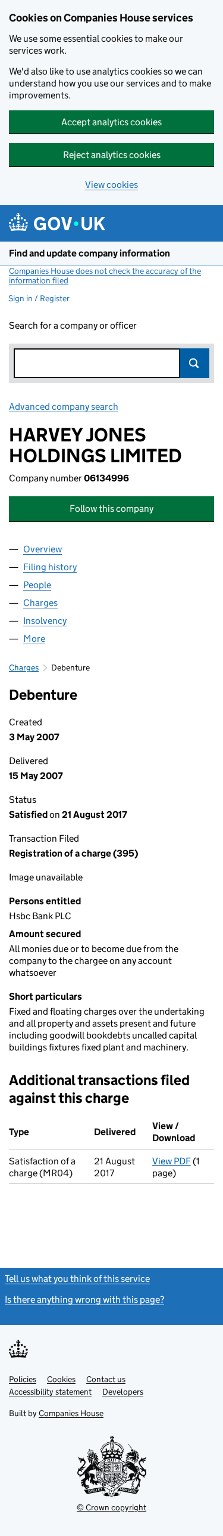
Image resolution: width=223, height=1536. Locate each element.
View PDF (171, 1161)
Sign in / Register (39, 298)
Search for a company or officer (73, 325)
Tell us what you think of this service (77, 1278)
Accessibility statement (50, 1391)
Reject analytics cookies (112, 154)
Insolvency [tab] (45, 620)
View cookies (111, 184)
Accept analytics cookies (111, 122)
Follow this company (111, 508)
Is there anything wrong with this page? (84, 1299)
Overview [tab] (42, 549)
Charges (24, 667)
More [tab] (34, 638)
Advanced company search (63, 406)
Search (194, 363)
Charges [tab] (40, 602)
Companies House (71, 1413)
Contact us (105, 1379)
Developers (122, 1391)
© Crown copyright (111, 1507)
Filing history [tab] (50, 567)
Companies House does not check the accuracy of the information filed (105, 275)
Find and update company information (89, 253)
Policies (22, 1379)
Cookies (61, 1379)
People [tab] (37, 585)
